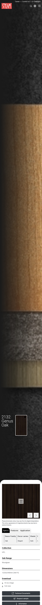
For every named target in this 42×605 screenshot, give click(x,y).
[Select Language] (35, 6)
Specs (6, 530)
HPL (3, 552)
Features (14, 530)
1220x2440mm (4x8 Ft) (10, 573)
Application (25, 530)
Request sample (22, 599)
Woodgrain (6, 563)
